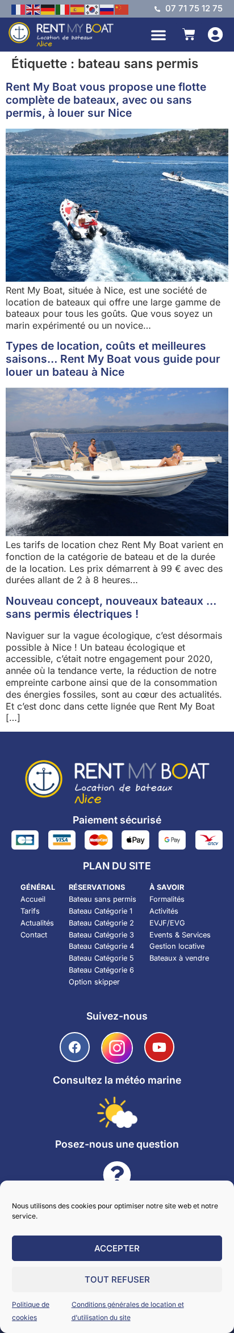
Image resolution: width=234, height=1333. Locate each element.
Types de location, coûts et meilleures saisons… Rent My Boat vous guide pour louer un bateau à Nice (113, 359)
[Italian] (63, 8)
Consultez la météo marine (117, 1080)
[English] (33, 8)
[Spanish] (77, 8)
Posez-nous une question (117, 1144)
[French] (18, 8)
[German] (48, 8)
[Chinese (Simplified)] (122, 8)
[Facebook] (75, 1047)
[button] (158, 34)
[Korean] (92, 8)
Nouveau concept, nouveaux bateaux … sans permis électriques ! (111, 607)
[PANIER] (189, 34)
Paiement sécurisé (117, 820)
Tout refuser (117, 1279)
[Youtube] (159, 1047)
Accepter (117, 1248)
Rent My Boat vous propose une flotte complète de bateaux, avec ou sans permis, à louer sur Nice (106, 100)
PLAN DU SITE (117, 866)
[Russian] (107, 8)
